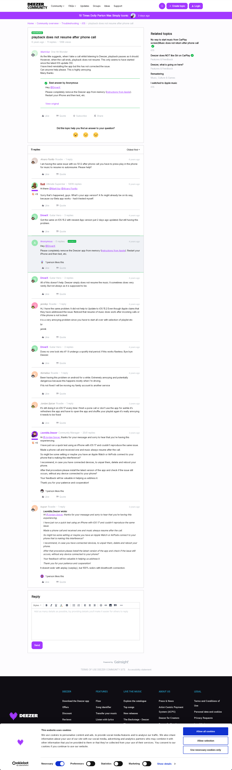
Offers (65, 707)
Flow (98, 700)
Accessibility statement (139, 669)
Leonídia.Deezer (48, 432)
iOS (83, 23)
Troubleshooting (70, 23)
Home (31, 23)
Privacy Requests (203, 717)
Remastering (157, 73)
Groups (97, 6)
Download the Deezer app (75, 700)
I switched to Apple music (164, 83)
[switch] (90, 763)
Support (118, 6)
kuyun (43, 506)
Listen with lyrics (105, 719)
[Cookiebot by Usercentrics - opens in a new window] (20, 763)
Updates (84, 6)
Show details (164, 763)
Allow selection (205, 740)
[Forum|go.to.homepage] (37, 6)
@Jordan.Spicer (51, 437)
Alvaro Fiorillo (47, 159)
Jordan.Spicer (47, 403)
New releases (131, 713)
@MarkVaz (55, 188)
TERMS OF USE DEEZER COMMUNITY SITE (103, 669)
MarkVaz (45, 51)
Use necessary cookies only (205, 749)
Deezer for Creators (169, 717)
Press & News (166, 700)
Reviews (66, 719)
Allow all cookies (205, 731)
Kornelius (45, 373)
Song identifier (103, 707)
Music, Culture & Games (163, 77)
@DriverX (55, 87)
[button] (177, 6)
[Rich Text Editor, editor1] (86, 624)
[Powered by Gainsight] (116, 663)
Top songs (129, 707)
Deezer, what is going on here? (167, 64)
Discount (67, 713)
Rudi (42, 184)
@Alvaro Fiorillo (69, 188)
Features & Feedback (162, 59)
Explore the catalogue (135, 700)
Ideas (107, 6)
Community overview (48, 23)
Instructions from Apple (118, 92)
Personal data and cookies (208, 711)
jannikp (44, 304)
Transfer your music (106, 713)
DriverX (44, 215)
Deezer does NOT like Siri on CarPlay (170, 55)
